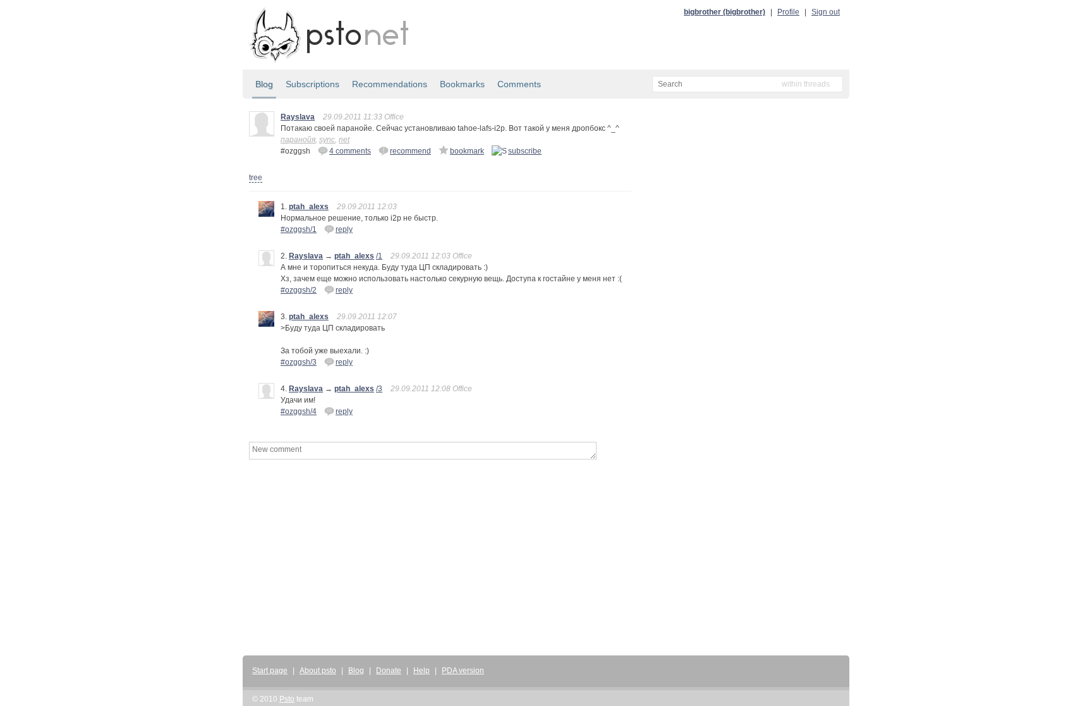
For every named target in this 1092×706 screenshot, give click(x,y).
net (344, 139)
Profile (788, 12)
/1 (379, 256)
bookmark (467, 151)
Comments (519, 84)
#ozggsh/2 (299, 290)
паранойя (298, 139)
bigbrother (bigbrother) (724, 12)
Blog (264, 84)
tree (255, 177)
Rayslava (298, 117)
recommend (410, 151)
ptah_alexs (309, 206)
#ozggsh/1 (299, 229)
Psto (286, 699)
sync (327, 139)
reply (344, 229)
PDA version (463, 670)
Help (421, 670)
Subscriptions (312, 84)
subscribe (525, 151)
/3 (379, 388)
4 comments (350, 151)
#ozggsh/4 (299, 411)
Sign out (825, 12)
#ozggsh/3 (299, 362)
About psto (318, 670)
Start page (270, 670)
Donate (388, 670)
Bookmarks (462, 84)
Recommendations (389, 84)
